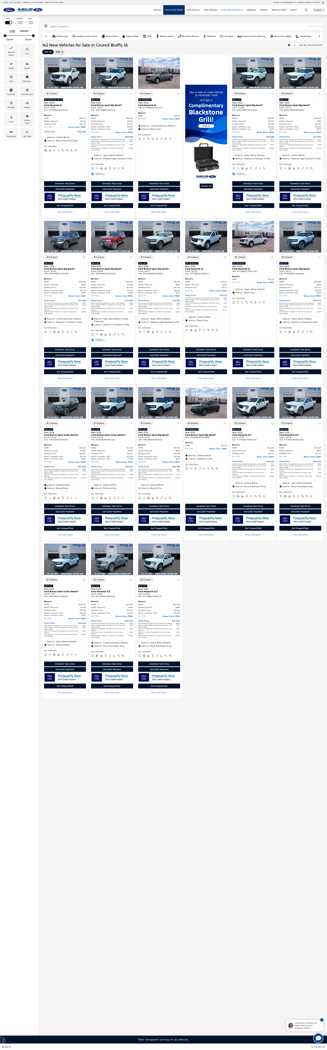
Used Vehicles (210, 10)
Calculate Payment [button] (65, 189)
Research (251, 10)
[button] (306, 10)
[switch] (8, 20)
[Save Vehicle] (84, 94)
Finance (264, 10)
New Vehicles (193, 10)
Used (30, 19)
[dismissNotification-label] (321, 1020)
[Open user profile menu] (323, 2)
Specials (157, 10)
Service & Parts (279, 10)
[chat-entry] (318, 1038)
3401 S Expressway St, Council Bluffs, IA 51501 (298, 3)
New (8, 19)
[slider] (5, 35)
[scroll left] (46, 36)
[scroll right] (319, 36)
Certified (19, 19)
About (294, 10)
